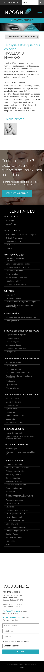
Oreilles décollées (12, 534)
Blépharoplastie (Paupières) (16, 335)
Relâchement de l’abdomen (16, 527)
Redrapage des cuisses (14, 422)
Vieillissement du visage (15, 481)
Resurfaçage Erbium (13, 281)
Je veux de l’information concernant (15, 642)
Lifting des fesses (12, 405)
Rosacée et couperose (14, 500)
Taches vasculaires (13, 478)
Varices (8, 544)
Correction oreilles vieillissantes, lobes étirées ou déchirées (20, 437)
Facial (8, 324)
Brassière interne (12, 366)
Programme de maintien (15, 464)
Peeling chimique (12, 321)
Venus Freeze (11, 224)
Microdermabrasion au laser (16, 284)
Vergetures (10, 507)
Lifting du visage (12, 352)
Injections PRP (11, 295)
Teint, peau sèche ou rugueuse (17, 468)
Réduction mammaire (14, 369)
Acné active (10, 492)
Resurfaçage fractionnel (14, 271)
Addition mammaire (13, 362)
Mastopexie (10, 381)
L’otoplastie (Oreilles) (13, 342)
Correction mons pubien (15, 416)
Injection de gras (12, 409)
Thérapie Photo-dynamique (16, 238)
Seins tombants (12, 524)
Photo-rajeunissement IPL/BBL (17, 267)
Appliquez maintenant (17, 194)
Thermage (10, 221)
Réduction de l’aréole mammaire (18, 373)
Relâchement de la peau (15, 488)
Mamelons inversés (13, 388)
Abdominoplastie (12, 399)
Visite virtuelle (23, 20)
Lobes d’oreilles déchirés (15, 521)
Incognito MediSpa (17, 11)
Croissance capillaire (13, 298)
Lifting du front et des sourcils (17, 348)
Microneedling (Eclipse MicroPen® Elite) (21, 317)
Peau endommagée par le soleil (17, 510)
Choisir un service (11, 646)
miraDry (9, 248)
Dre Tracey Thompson (11, 611)
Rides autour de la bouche (16, 485)
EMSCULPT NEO (12, 245)
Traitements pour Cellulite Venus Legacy (21, 235)
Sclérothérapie (11, 449)
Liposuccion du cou (13, 345)
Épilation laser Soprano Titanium (18, 264)
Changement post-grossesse (17, 531)
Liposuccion (10, 412)
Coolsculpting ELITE (13, 241)
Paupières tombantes (14, 538)
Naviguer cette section (22, 37)
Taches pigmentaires (13, 475)
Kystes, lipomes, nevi (14, 433)
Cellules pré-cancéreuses (15, 514)
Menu (40, 11)
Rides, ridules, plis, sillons (15, 471)
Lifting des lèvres (12, 338)
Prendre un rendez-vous (11, 2)
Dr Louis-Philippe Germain (12, 618)
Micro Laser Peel (12, 274)
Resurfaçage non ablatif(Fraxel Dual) (15, 260)
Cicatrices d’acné (12, 504)
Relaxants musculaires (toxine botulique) (21, 302)
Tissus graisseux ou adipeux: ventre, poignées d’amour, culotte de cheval (19, 496)
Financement (23, 2)
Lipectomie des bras (13, 402)
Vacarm (22, 667)
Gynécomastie (11, 385)
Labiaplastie (10, 419)
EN (41, 2)
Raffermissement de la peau (16, 278)
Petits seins (10, 541)
